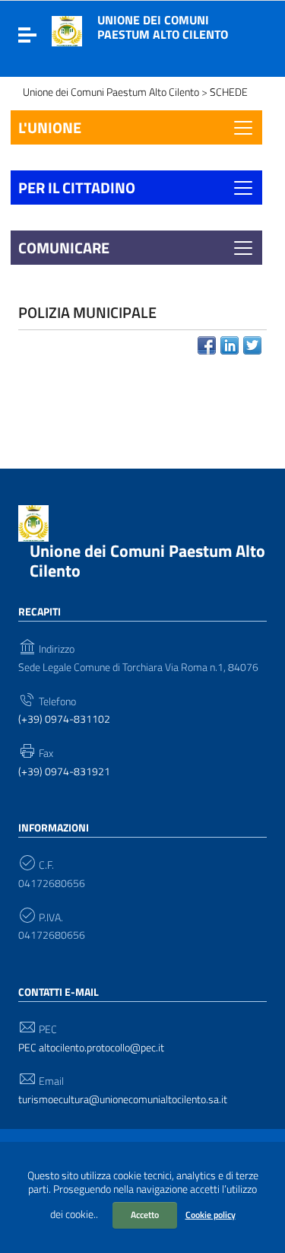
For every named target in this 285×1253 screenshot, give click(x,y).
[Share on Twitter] (252, 345)
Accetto (145, 1214)
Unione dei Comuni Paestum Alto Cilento (162, 27)
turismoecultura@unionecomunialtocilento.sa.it (122, 1100)
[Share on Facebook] (207, 345)
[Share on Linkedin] (229, 345)
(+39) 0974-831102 (64, 719)
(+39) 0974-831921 (64, 772)
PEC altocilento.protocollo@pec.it (91, 1048)
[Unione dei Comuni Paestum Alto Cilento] (67, 30)
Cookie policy (210, 1214)
